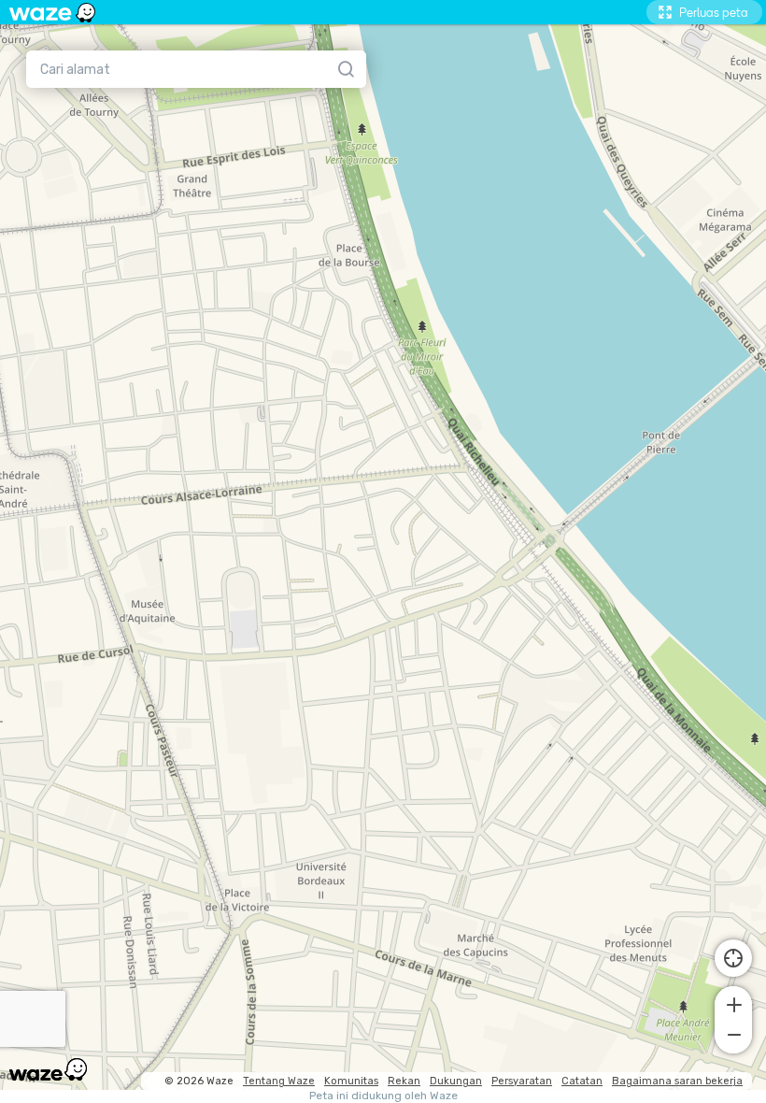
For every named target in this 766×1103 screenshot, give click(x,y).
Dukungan (456, 1081)
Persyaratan (521, 1081)
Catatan (582, 1081)
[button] (733, 1003)
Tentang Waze (279, 1081)
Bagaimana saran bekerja (677, 1081)
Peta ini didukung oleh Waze (383, 1096)
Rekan (404, 1081)
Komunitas (351, 1081)
